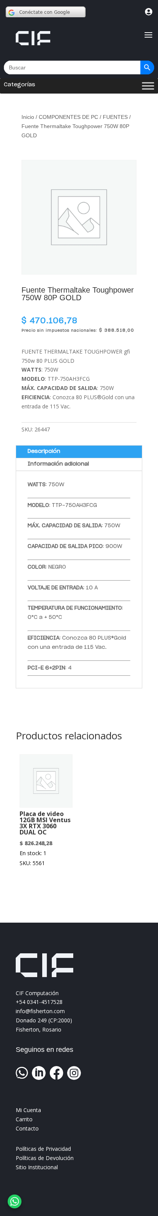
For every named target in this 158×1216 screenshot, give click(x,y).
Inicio (27, 117)
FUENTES (115, 117)
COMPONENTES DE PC (68, 117)
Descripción (44, 451)
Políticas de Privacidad (43, 1148)
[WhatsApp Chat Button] (14, 1201)
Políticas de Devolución (45, 1158)
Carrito (24, 1119)
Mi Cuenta (28, 1110)
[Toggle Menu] (148, 86)
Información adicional (58, 464)
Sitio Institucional (37, 1167)
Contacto (27, 1128)
